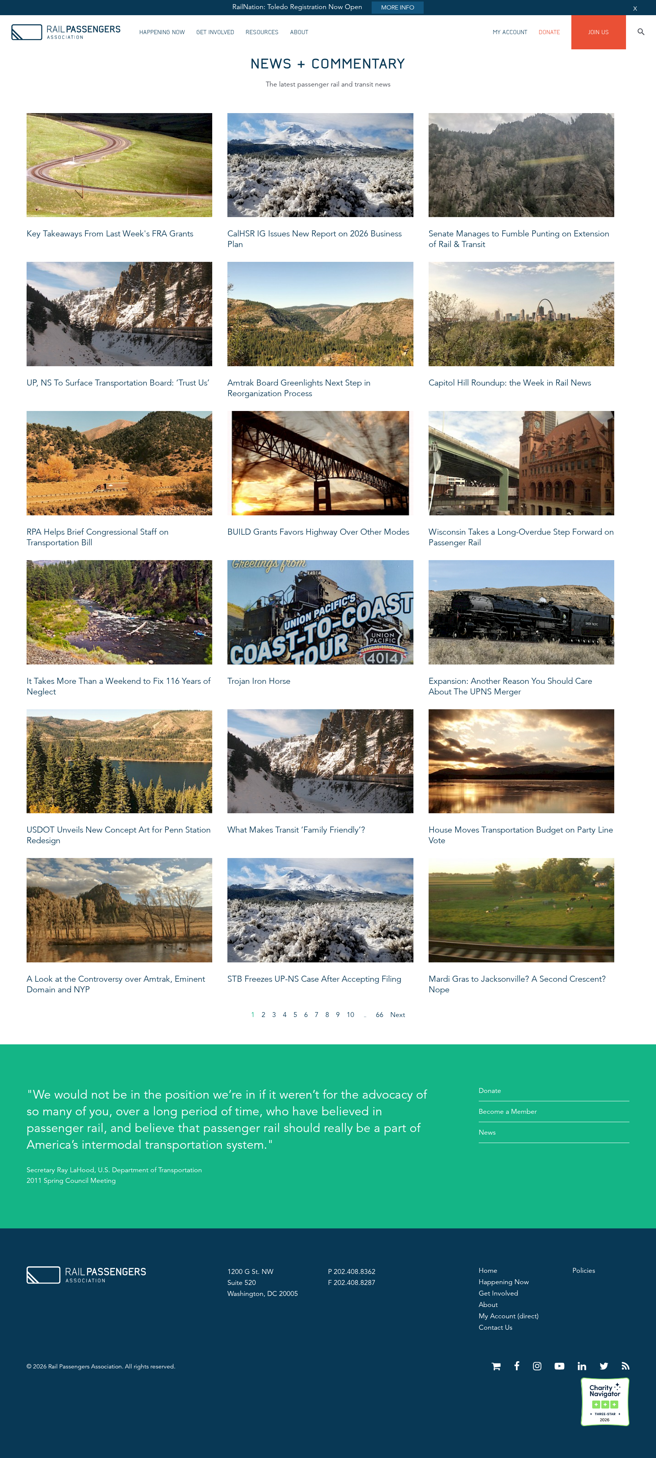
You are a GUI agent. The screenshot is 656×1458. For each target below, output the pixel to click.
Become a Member (508, 1111)
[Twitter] (605, 1366)
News (487, 1132)
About (299, 32)
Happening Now (162, 32)
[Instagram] (538, 1366)
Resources (262, 32)
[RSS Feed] (625, 1366)
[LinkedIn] (583, 1366)
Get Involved (215, 32)
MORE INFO (397, 7)
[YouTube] (561, 1366)
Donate (549, 32)
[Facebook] (518, 1366)
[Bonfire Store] (497, 1366)
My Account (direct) (509, 1316)
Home (488, 1270)
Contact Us (495, 1327)
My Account (510, 32)
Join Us (598, 32)
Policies (583, 1270)
